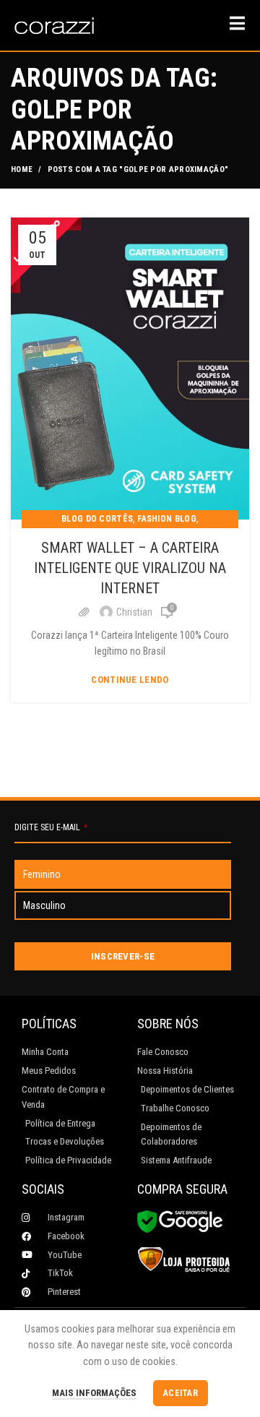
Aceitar (180, 1393)
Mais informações (94, 1392)
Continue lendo (129, 679)
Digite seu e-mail (50, 827)
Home (21, 169)
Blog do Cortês (97, 519)
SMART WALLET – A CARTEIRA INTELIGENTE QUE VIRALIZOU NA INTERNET (130, 568)
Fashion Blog (166, 519)
